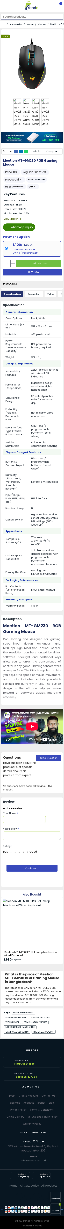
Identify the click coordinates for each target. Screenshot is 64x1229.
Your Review (10, 829)
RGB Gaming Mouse (15, 1017)
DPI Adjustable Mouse (35, 1022)
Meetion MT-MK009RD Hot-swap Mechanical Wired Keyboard (30, 954)
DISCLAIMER (10, 283)
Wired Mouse (12, 1022)
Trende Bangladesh (43, 1031)
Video (50, 294)
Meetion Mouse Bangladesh (20, 1027)
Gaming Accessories (17, 1031)
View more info (12, 219)
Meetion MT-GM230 (23, 1012)
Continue (30, 868)
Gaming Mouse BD (40, 1017)
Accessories (16, 24)
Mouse (30, 24)
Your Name (9, 813)
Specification (12, 294)
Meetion (42, 24)
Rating (7, 846)
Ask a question (49, 758)
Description (34, 294)
